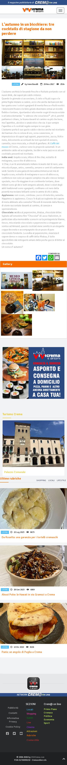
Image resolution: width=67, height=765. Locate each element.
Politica (48, 716)
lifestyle (61, 480)
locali (51, 480)
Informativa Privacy (13, 720)
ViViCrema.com (37, 757)
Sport (47, 723)
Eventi (30, 717)
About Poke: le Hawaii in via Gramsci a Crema (28, 594)
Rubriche (31, 735)
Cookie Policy (13, 726)
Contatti (13, 713)
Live (29, 722)
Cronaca (48, 712)
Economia (49, 719)
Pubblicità (13, 707)
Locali (30, 709)
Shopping (31, 713)
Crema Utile (33, 740)
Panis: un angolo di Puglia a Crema (22, 652)
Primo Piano (50, 709)
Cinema (30, 727)
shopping (41, 480)
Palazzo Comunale (14, 472)
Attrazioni (32, 731)
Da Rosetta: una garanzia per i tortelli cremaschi (30, 537)
